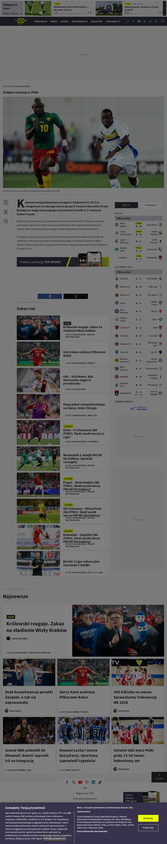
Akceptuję (148, 818)
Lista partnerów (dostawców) (92, 831)
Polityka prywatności (55, 838)
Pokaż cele (148, 827)
